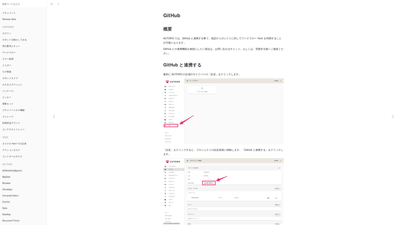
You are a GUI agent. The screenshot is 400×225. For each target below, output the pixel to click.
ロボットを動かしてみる (14, 39)
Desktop (6, 214)
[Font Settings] (58, 4)
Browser (6, 183)
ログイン (6, 33)
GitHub (230, 4)
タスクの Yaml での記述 (14, 143)
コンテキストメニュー (13, 129)
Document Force (10, 220)
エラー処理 (7, 58)
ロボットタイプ (10, 78)
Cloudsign (7, 189)
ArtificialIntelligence (12, 170)
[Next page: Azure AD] (393, 116)
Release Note (9, 19)
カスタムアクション (12, 84)
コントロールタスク (12, 156)
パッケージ (7, 90)
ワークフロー (9, 52)
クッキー (6, 97)
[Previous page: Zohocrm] (54, 116)
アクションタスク (11, 149)
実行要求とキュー (11, 46)
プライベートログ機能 (13, 110)
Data (4, 208)
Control (6, 201)
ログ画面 (6, 71)
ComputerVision (10, 195)
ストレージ (7, 116)
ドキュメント (9, 12)
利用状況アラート (11, 122)
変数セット (7, 103)
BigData (6, 176)
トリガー (6, 65)
